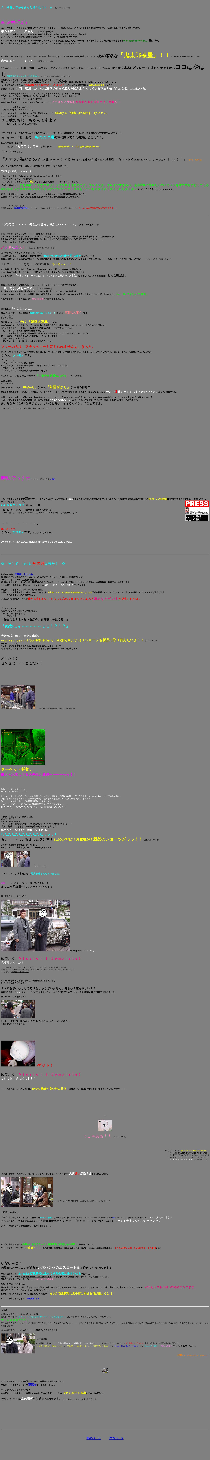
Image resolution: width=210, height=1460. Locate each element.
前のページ (94, 1438)
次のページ (116, 1438)
